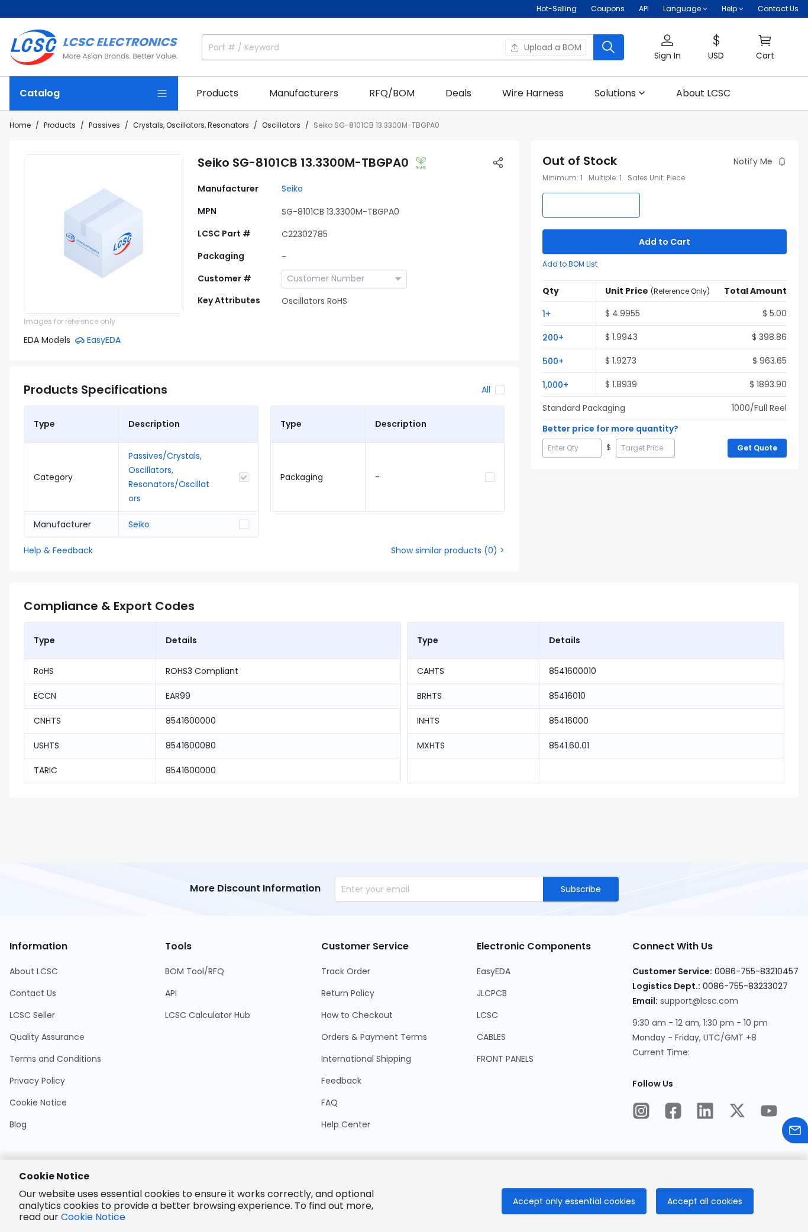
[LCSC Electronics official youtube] (769, 1111)
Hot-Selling (556, 9)
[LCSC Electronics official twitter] (737, 1111)
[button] (667, 47)
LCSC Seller (32, 1015)
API (644, 9)
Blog (18, 1124)
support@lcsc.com (699, 1001)
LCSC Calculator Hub (207, 1015)
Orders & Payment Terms (374, 1037)
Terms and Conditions (55, 1059)
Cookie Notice (38, 1102)
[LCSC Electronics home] (93, 47)
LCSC (487, 1015)
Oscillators (281, 125)
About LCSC (33, 971)
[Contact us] (795, 1130)
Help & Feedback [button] (58, 550)
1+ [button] (546, 314)
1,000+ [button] (555, 385)
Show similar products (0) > (448, 550)
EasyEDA (493, 971)
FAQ (329, 1102)
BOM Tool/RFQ (194, 971)
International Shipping (366, 1059)
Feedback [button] (341, 1081)
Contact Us (778, 9)
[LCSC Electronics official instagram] (641, 1111)
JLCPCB (492, 993)
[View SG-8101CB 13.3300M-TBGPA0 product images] (103, 234)
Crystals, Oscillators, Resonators (191, 125)
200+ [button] (553, 337)
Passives (104, 125)
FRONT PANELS (505, 1059)
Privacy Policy (37, 1081)
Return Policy (347, 993)
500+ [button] (553, 361)
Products (60, 125)
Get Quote (757, 448)
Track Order (345, 971)
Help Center (345, 1124)
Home (20, 125)
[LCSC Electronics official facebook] (673, 1111)
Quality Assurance (47, 1037)
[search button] (608, 47)
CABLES (491, 1037)
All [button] (485, 389)
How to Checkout (357, 1015)
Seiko (292, 188)
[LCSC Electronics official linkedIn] (705, 1111)
